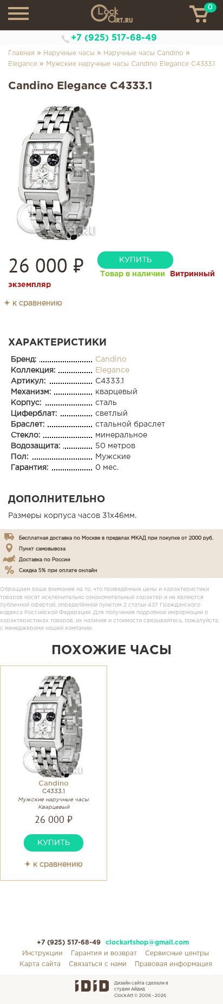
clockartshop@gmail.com (147, 943)
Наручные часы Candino (143, 53)
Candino (111, 359)
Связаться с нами (98, 964)
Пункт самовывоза (42, 549)
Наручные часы (69, 53)
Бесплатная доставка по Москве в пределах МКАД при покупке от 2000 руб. (116, 538)
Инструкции (42, 953)
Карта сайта (40, 964)
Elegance (22, 64)
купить (135, 260)
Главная (21, 53)
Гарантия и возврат (104, 953)
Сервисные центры (177, 953)
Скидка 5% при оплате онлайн (58, 570)
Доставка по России (44, 559)
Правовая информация (173, 964)
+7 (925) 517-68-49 (114, 38)
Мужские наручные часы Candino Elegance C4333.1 (130, 64)
